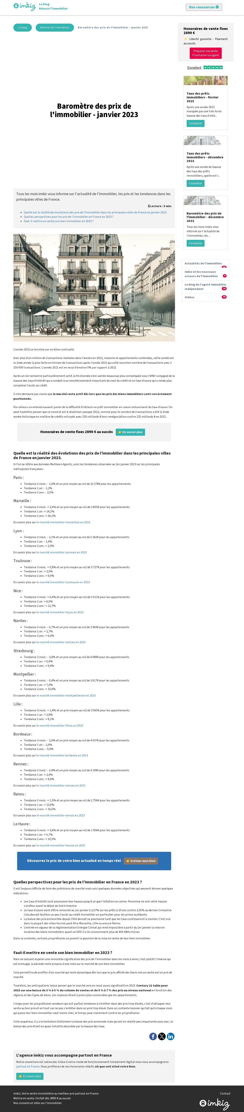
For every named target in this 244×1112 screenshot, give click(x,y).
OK (108, 62)
